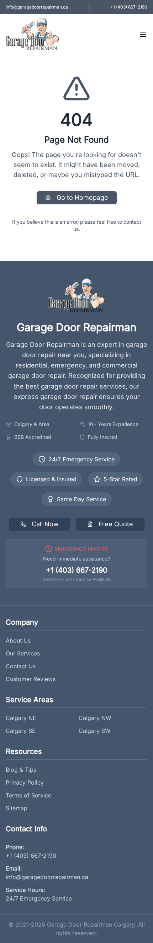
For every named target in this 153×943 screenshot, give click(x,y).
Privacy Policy (25, 782)
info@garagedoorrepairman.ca (47, 877)
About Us (18, 640)
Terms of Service (28, 795)
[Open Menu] (143, 34)
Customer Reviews (31, 679)
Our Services (23, 653)
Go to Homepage (82, 197)
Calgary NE (21, 717)
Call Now (45, 524)
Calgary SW (95, 730)
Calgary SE (21, 730)
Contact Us (21, 666)
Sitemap (16, 808)
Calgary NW (95, 717)
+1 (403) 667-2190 (76, 570)
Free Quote (116, 524)
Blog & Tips (21, 769)
